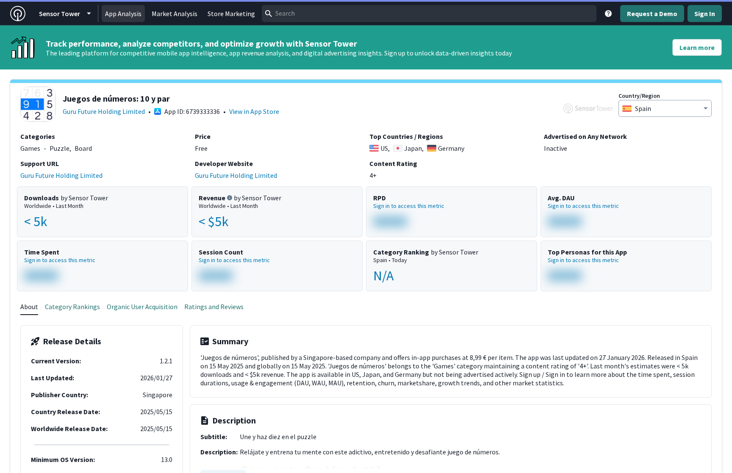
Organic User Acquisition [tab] (142, 306)
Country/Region (639, 96)
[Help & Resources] (608, 13)
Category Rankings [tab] (72, 306)
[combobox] (429, 13)
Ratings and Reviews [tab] (214, 306)
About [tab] (29, 306)
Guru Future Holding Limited (104, 111)
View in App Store (254, 111)
